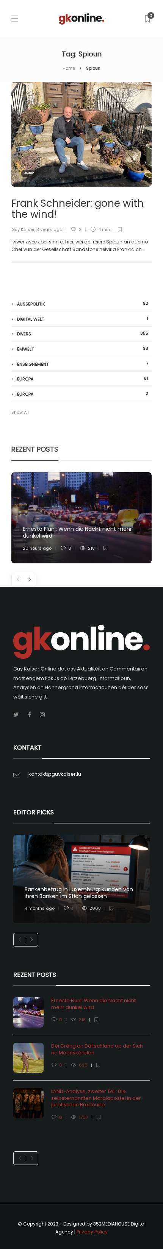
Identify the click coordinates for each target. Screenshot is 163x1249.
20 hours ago (37, 548)
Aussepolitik (82, 304)
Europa (82, 379)
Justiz (28, 173)
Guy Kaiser (22, 229)
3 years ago (49, 229)
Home (69, 68)
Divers (82, 334)
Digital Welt (82, 319)
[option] (81, 517)
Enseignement (82, 364)
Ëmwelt (82, 349)
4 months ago (40, 908)
